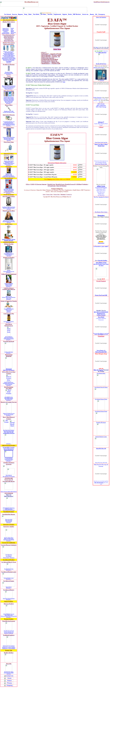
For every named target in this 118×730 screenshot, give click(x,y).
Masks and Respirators (8, 538)
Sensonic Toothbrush (8, 633)
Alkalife (102, 80)
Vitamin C (9, 310)
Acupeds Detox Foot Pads (8, 433)
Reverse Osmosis (8, 102)
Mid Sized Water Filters (9, 138)
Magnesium (8, 297)
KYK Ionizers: (6, 30)
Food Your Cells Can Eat (101, 142)
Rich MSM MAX (8, 399)
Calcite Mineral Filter (8, 73)
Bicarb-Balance (9, 254)
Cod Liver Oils (101, 99)
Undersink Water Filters (9, 100)
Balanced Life (9, 296)
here (64, 82)
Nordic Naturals (97, 97)
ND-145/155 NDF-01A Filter (9, 55)
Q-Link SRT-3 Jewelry (9, 447)
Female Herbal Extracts (9, 338)
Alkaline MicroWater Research (8, 176)
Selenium (13, 297)
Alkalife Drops (9, 252)
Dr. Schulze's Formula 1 (9, 321)
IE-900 (12, 28)
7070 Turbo (13, 32)
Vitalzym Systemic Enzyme (9, 413)
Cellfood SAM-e (8, 284)
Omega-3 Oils (97, 100)
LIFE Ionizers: (6, 29)
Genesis (12, 30)
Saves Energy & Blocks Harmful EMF (101, 351)
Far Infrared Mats (101, 373)
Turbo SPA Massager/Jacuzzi (9, 124)
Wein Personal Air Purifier (8, 220)
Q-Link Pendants (8, 457)
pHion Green (101, 186)
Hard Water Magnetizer (9, 189)
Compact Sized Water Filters (9, 137)
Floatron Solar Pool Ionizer (9, 123)
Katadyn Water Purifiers (9, 98)
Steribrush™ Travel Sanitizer (8, 648)
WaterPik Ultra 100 (101, 448)
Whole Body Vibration (8, 557)
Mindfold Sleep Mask (8, 671)
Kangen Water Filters (8, 54)
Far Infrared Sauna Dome (101, 411)
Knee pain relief (8, 519)
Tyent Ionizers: (6, 32)
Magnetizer (101, 215)
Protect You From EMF (101, 295)
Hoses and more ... (9, 88)
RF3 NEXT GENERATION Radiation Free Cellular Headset (101, 313)
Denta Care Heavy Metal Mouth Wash (101, 145)
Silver (7, 298)
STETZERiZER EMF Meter (9, 509)
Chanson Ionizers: (5, 33)
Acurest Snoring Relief (9, 672)
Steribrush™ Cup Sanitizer (9, 645)
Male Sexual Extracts (8, 337)
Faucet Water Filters (9, 101)
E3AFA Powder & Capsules (9, 383)
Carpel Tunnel (9, 521)
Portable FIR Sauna (101, 422)
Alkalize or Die (9, 174)
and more (9, 140)
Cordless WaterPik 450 (9, 632)
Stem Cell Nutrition (101, 17)
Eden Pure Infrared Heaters (9, 598)
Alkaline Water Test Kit (9, 161)
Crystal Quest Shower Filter (9, 112)
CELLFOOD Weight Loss (8, 271)
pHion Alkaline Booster (9, 253)
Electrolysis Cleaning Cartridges (8, 60)
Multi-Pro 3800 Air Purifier (9, 208)
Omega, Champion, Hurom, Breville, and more (8, 240)
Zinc (10, 298)
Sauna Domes (9, 586)
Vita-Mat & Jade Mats (8, 568)
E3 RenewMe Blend (9, 352)
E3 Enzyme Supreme (8, 414)
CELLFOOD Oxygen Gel (8, 614)
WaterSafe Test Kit (9, 162)
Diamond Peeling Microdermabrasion (9, 616)
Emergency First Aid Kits (8, 539)
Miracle (12, 33)
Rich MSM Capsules (8, 398)
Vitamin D (9, 307)
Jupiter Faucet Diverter (9, 87)
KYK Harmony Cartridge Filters (9, 58)
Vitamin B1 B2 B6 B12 (9, 308)
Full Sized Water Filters (9, 139)
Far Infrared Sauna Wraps (101, 399)
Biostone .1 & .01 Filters (9, 51)
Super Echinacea (8, 336)
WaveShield (9, 475)
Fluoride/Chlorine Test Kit (8, 163)
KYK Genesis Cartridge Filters (8, 57)
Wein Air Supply (98, 370)
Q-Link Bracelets (8, 459)
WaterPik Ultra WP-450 (101, 462)
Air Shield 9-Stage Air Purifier (8, 207)
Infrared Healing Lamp (9, 578)
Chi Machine (8, 554)
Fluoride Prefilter (8, 72)
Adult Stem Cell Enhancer (8, 370)
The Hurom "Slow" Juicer (101, 212)
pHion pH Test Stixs (9, 164)
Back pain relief (8, 520)
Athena (12, 31)
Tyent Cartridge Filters (8, 56)
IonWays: (6, 31)
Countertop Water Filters (9, 99)
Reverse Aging (9, 173)
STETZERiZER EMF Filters (9, 507)
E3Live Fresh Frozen (8, 382)
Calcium (3, 297)
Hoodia (8, 270)
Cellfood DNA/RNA (8, 283)
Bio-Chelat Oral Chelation (8, 430)
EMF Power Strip (8, 508)
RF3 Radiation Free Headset (9, 476)
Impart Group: (6, 28)
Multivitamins (9, 309)
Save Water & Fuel (101, 262)
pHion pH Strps (102, 52)
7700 (12, 29)
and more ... (8, 103)
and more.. (8, 62)
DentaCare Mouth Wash (9, 431)
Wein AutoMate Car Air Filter (9, 221)
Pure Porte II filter (9, 52)
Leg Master (9, 556)
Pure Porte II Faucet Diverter (9, 86)
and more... (8, 74)
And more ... (8, 569)
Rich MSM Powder (9, 397)
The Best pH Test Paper (101, 63)
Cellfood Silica (9, 285)
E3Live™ (101, 122)
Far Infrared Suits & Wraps (101, 387)
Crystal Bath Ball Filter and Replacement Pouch (8, 122)
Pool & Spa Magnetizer (9, 190)
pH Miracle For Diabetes (9, 175)
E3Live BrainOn (8, 384)
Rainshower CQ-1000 (8, 111)
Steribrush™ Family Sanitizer (8, 647)
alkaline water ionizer (98, 67)
